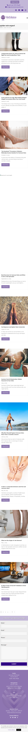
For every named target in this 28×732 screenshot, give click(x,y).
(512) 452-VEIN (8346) (14, 5)
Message (4, 645)
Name (3, 623)
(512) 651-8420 (14, 694)
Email (3, 630)
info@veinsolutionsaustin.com (15, 7)
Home (1, 27)
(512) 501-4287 (14, 684)
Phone (3, 637)
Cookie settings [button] (11, 729)
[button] (27, 17)
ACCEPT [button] (18, 729)
